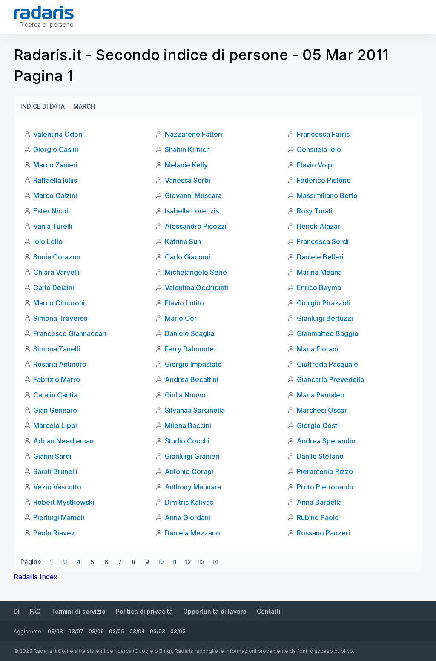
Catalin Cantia (55, 395)
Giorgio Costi (318, 425)
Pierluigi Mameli (58, 517)
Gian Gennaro (55, 410)
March (84, 106)
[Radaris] (44, 12)
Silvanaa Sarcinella (195, 410)
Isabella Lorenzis (192, 211)
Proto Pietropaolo (325, 487)
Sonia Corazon (56, 257)
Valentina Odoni (58, 134)
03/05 (116, 631)
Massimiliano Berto (327, 195)
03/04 (137, 631)
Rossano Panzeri (323, 533)
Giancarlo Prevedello (330, 379)
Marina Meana (319, 272)
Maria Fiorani (317, 349)
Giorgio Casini (55, 149)
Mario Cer (181, 318)
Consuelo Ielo (319, 149)
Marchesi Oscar (322, 410)
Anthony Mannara (193, 487)
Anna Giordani (187, 517)
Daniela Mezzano (192, 533)
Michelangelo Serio (196, 272)
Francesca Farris (323, 134)
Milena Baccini (188, 425)
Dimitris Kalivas (189, 502)
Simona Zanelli (56, 349)
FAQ (35, 611)
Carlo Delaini (53, 287)
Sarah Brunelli (55, 471)
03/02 (178, 631)
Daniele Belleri (320, 257)
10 (161, 562)
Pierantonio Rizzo (325, 471)
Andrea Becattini (191, 379)
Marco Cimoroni (59, 303)
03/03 (157, 631)
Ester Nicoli (51, 211)
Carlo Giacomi (187, 257)
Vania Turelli (52, 226)
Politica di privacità (144, 611)
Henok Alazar (318, 226)
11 (174, 562)
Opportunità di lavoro (215, 611)
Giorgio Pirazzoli (323, 303)
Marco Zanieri (55, 165)
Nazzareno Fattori (193, 134)
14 (215, 562)
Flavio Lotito (184, 303)
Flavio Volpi (315, 165)
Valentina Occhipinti (196, 287)
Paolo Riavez (54, 533)
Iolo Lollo (48, 241)
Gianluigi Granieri (192, 456)
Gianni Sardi (52, 456)
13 (201, 562)
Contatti (269, 611)
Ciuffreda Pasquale (327, 364)
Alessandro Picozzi (196, 226)
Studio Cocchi (187, 441)
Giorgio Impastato (193, 364)
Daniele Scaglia (189, 333)
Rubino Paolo (318, 517)
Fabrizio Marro (56, 379)
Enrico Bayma (319, 287)
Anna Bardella (319, 502)
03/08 (55, 631)
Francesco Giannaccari (69, 333)
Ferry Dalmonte (189, 349)
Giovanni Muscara (193, 195)
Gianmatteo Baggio (328, 333)
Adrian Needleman (63, 441)
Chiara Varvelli (56, 272)
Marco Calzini (55, 195)
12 (188, 562)
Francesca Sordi (323, 241)
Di (17, 611)
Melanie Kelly (186, 165)
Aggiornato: (28, 631)
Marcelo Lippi (55, 425)
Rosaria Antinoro (59, 364)
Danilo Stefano (320, 456)
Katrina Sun (183, 241)
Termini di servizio (78, 611)
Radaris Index (35, 576)
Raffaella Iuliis (55, 180)
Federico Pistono (324, 180)
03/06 (96, 631)
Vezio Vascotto (57, 487)
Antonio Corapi (189, 471)
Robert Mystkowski (64, 502)
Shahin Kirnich (187, 149)
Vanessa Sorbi (187, 180)
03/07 (75, 631)
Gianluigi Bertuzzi (325, 318)
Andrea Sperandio (326, 441)
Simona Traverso (60, 318)
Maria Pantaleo (320, 395)
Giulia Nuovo (185, 395)
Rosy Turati (315, 211)
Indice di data (42, 106)
